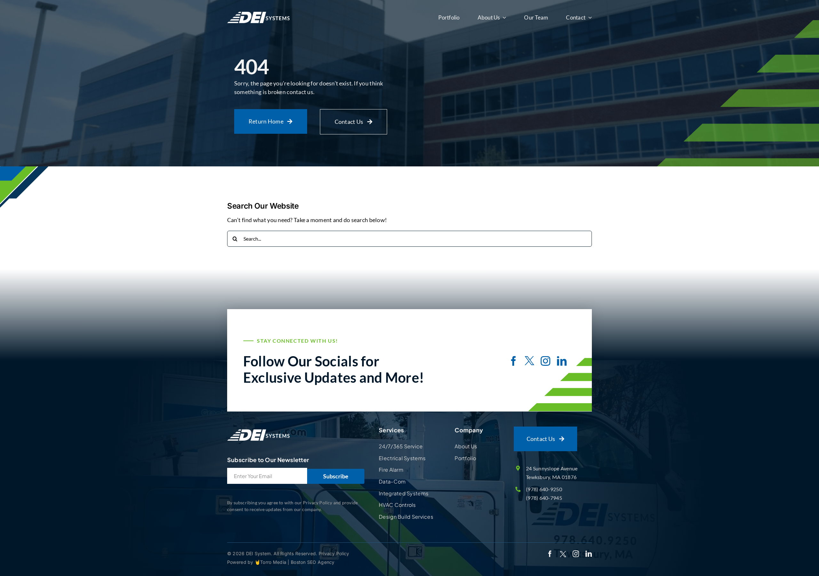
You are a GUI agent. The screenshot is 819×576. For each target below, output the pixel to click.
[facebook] (513, 361)
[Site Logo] (258, 429)
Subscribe (335, 476)
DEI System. (258, 553)
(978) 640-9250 (544, 489)
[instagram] (545, 361)
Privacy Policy (334, 553)
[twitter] (529, 361)
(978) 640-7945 (544, 498)
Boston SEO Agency (313, 562)
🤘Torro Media (271, 562)
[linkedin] (562, 361)
